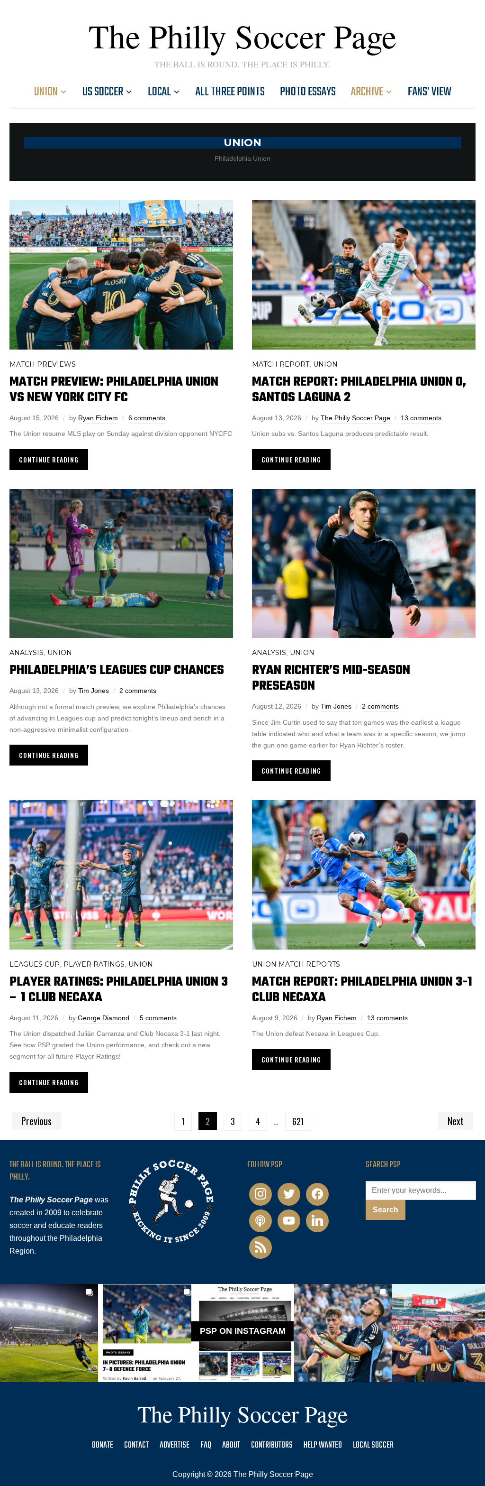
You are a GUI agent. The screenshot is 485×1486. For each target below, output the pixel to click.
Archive (367, 92)
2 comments (137, 690)
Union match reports (296, 964)
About (231, 1445)
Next (456, 1121)
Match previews (42, 364)
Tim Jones (93, 690)
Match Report (280, 364)
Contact (136, 1445)
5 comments (158, 1018)
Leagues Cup (34, 964)
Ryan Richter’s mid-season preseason (331, 678)
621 (298, 1121)
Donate (102, 1445)
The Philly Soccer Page (242, 35)
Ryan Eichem (98, 418)
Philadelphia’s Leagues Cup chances (116, 670)
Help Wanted (323, 1445)
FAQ (205, 1445)
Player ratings (94, 964)
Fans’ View (429, 92)
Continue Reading (49, 459)
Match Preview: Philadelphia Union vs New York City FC (113, 390)
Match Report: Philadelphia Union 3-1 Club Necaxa (362, 990)
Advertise (174, 1445)
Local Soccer (373, 1445)
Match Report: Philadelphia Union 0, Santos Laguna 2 (359, 390)
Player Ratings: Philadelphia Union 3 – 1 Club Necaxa (118, 990)
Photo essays (308, 92)
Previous (36, 1121)
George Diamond (103, 1018)
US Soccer (102, 92)
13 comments (421, 418)
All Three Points (230, 92)
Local (159, 92)
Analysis (26, 652)
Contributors (272, 1445)
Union (46, 92)
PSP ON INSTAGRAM (243, 1331)
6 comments (146, 418)
